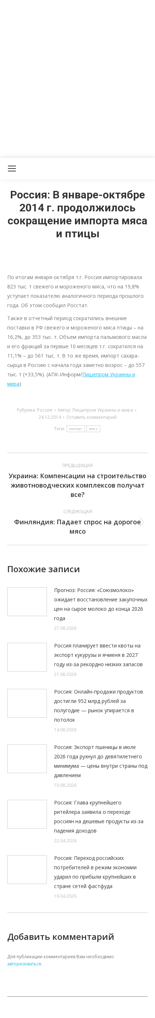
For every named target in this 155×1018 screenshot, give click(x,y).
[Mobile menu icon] (12, 168)
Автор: (95, 410)
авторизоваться (24, 964)
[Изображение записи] (27, 601)
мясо (93, 429)
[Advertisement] (77, 77)
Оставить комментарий (91, 417)
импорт (76, 429)
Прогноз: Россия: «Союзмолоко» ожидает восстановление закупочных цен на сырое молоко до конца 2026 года (100, 604)
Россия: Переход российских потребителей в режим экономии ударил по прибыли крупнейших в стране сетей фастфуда (95, 872)
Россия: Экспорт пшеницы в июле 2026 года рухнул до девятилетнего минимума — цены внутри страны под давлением (100, 761)
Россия (44, 410)
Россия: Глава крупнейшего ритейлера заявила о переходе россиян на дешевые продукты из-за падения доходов (98, 816)
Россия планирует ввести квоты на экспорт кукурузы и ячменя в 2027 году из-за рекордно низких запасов (98, 655)
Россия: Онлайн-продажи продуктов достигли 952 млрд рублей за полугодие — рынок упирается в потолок (98, 705)
